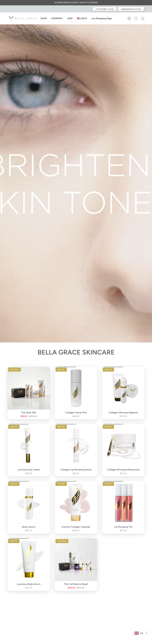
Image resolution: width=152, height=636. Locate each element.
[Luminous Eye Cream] (28, 445)
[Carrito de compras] (142, 18)
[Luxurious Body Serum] (28, 559)
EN (141, 633)
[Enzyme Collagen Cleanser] (76, 502)
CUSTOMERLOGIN (105, 9)
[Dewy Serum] (28, 502)
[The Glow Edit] (28, 388)
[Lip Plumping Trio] (123, 502)
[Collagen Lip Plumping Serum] (76, 445)
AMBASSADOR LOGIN (131, 9)
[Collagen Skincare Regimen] (123, 388)
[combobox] (141, 633)
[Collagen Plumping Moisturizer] (123, 445)
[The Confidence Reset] (76, 559)
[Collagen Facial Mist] (76, 388)
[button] (43, 18)
